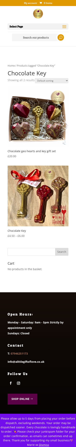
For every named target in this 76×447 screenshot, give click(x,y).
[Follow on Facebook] (11, 383)
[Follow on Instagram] (18, 383)
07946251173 (19, 353)
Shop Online (20, 399)
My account (30, 3)
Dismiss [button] (44, 445)
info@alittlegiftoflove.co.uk (26, 362)
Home (11, 65)
